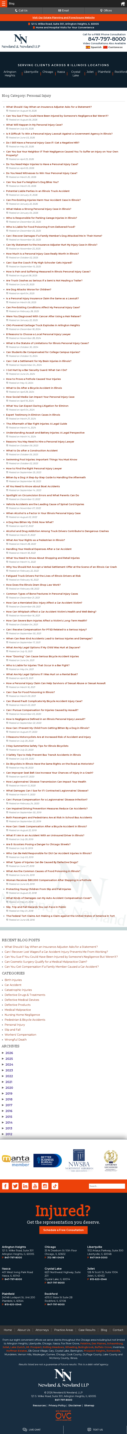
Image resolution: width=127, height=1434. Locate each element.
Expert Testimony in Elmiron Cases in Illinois (33, 414)
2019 (7, 1093)
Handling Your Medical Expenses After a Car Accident (39, 549)
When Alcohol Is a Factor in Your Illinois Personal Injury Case (43, 513)
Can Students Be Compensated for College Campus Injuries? (43, 352)
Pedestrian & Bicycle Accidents (25, 1019)
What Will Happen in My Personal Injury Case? (34, 124)
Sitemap (89, 1405)
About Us (24, 1330)
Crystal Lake (53, 1268)
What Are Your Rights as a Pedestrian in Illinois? (35, 540)
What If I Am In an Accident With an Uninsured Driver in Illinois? (45, 835)
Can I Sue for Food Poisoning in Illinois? (30, 692)
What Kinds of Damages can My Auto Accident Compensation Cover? (49, 898)
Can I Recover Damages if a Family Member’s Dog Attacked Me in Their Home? (54, 235)
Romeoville (113, 1350)
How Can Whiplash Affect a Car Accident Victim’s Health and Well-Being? (51, 611)
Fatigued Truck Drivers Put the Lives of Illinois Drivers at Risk (43, 575)
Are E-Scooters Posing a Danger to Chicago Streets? (38, 844)
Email (65, 10)
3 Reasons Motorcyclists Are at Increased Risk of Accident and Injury (48, 736)
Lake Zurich (17, 1347)
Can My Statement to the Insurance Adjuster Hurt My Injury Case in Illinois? (51, 244)
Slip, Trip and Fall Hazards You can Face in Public (36, 907)
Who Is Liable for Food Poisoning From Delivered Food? (40, 226)
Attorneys (42, 1330)
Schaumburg (115, 1343)
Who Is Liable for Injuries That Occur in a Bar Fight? (38, 665)
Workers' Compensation (20, 1034)
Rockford (51, 1293)
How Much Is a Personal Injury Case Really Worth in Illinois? (42, 253)
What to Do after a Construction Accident (32, 450)
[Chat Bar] (63, 1429)
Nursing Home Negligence (22, 1014)
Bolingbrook (86, 1347)
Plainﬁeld (8, 1293)
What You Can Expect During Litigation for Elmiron (37, 405)
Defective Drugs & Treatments (25, 994)
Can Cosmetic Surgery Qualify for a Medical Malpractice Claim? (46, 961)
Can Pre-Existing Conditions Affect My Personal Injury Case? (43, 307)
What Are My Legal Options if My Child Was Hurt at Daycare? (43, 647)
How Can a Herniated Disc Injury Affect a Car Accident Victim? (44, 602)
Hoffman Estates (16, 1350)
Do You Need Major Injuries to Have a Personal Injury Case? (42, 164)
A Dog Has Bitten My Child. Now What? (30, 522)
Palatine (85, 1343)
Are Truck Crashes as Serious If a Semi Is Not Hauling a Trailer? (44, 280)
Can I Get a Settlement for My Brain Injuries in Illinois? (38, 361)
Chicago (50, 1247)
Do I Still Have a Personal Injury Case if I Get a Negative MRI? (42, 142)
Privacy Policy (57, 1405)
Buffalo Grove (103, 1347)
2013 (7, 1128)
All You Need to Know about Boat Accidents (33, 486)
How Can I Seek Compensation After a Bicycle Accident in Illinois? (46, 826)
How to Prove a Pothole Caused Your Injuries (33, 379)
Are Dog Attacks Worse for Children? (28, 289)
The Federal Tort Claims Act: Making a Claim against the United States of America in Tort (60, 915)
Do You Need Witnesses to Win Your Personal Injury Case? (41, 173)
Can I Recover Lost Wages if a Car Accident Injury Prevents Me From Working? (56, 951)
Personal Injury (15, 1024)
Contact (118, 1330)
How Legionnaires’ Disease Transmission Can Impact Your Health (46, 781)
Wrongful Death (16, 1039)
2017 (7, 1105)
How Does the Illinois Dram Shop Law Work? (33, 584)
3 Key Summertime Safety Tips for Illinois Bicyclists (37, 745)
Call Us (23, 10)
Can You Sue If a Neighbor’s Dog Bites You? (32, 182)
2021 (7, 1082)
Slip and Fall (13, 1029)
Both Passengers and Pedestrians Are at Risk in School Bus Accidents (49, 817)
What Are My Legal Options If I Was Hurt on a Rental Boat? (42, 674)
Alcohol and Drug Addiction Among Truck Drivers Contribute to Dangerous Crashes (57, 531)
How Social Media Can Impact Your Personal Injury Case (40, 396)
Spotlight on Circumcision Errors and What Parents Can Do (43, 495)
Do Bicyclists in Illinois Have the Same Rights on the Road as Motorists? (50, 763)
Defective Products (17, 1004)
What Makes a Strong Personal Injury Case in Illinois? (38, 208)
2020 (7, 1087)
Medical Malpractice (18, 1009)
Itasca (6, 1268)
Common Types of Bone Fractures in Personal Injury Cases (42, 593)
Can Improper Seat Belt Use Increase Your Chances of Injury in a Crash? (49, 772)
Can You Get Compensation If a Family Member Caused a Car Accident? (52, 966)
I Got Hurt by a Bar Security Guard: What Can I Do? (36, 370)
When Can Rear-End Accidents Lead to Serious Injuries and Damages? (49, 638)
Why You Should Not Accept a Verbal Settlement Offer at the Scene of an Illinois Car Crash (61, 566)
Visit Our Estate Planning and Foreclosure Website (63, 17)
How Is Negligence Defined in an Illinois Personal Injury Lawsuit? (45, 719)
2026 (7, 1053)
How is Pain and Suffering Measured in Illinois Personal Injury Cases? (48, 271)
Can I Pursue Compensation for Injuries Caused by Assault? (42, 710)
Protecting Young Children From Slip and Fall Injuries (38, 889)
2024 (7, 1064)
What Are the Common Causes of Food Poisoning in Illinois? (43, 871)
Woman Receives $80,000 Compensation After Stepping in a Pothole (48, 880)
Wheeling (71, 1347)
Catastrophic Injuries (18, 990)
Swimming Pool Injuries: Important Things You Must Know (41, 459)
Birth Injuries (13, 980)
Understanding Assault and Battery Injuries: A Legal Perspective (45, 432)
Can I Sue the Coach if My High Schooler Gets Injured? (39, 262)
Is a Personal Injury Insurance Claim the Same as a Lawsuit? (42, 298)
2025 (7, 1058)
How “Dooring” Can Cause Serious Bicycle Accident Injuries (42, 656)
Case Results (87, 1330)
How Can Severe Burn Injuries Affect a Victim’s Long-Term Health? (46, 620)
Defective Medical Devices (22, 999)
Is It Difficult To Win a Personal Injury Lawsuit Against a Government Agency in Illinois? (59, 133)
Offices (108, 10)
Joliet (91, 1268)
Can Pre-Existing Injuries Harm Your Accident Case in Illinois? (43, 200)
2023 (7, 1070)
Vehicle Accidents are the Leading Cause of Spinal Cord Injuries (45, 504)
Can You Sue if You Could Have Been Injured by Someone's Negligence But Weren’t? (57, 115)
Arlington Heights (14, 1247)
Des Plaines (99, 1343)
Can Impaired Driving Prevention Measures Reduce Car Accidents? (47, 808)
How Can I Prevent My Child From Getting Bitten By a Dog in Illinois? (47, 728)
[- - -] (3, 3)
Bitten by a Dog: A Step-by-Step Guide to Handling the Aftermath (46, 477)
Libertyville (94, 1247)
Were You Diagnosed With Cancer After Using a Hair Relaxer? (43, 316)
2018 (7, 1099)
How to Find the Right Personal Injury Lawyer (34, 468)
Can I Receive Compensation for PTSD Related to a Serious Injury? (46, 629)
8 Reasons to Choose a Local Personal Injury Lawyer (38, 334)
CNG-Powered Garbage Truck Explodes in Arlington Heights (43, 325)
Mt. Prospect (34, 1347)
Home (8, 1330)
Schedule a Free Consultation (63, 1230)
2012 (7, 1134)
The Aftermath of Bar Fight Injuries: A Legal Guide (36, 423)
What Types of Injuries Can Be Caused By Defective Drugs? (42, 862)
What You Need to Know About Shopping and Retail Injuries (43, 557)
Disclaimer (74, 1405)
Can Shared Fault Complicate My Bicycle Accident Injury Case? (44, 701)
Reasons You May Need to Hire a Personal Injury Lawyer (40, 441)
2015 (7, 1116)
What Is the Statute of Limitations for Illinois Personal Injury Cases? (47, 343)
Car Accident (13, 985)
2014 (7, 1122)
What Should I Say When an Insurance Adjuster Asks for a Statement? (49, 106)
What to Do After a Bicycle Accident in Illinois (34, 387)
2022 (7, 1076)
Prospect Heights (94, 1350)
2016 (7, 1111)
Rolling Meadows (53, 1347)
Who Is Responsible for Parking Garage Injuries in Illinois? (41, 217)
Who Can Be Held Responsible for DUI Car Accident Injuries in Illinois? (49, 853)
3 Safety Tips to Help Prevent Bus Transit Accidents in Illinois (43, 754)
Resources (39, 1405)
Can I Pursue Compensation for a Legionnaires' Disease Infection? (46, 799)
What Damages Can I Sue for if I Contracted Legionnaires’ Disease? (47, 790)
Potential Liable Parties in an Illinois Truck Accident (38, 191)
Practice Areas (63, 1330)
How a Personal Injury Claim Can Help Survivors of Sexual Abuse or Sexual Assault (56, 683)
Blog (104, 1330)
